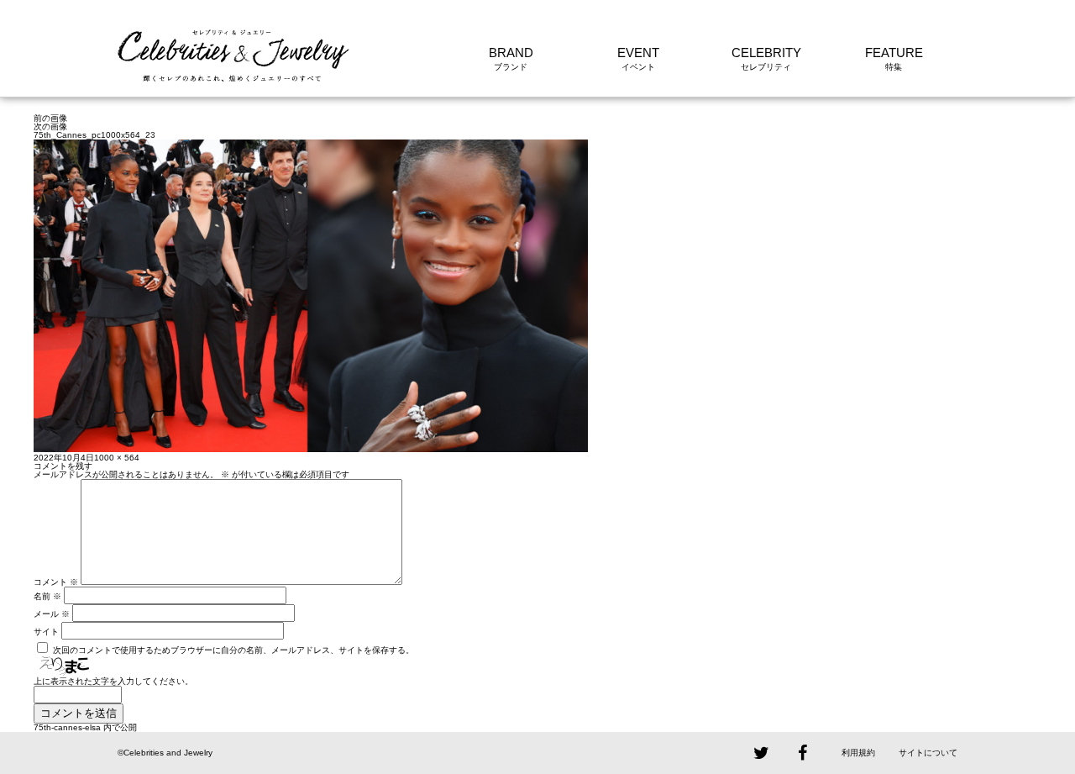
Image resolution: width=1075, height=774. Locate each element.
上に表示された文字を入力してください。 (113, 681)
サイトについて (928, 752)
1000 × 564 (116, 457)
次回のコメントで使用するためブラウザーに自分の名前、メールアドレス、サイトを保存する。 (233, 650)
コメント (56, 582)
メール (52, 614)
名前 (47, 596)
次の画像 (50, 126)
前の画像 (50, 118)
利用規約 (858, 752)
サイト (46, 631)
